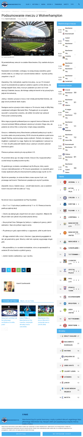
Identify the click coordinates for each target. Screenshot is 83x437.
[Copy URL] (28, 270)
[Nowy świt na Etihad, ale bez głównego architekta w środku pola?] (9, 310)
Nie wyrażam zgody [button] (62, 434)
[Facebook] (4, 270)
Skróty (66, 4)
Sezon (49, 4)
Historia (35, 4)
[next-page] (6, 329)
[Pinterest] (13, 270)
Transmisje (58, 4)
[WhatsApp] (18, 270)
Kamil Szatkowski (10, 19)
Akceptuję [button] (21, 434)
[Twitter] (8, 270)
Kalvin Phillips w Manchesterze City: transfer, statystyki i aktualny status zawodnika (26, 322)
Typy (72, 4)
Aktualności (15, 11)
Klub (27, 4)
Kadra (43, 4)
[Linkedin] (23, 270)
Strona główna (6, 11)
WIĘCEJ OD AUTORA (27, 301)
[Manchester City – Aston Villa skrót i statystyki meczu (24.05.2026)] (46, 310)
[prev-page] (3, 329)
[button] (78, 4)
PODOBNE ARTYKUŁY (10, 301)
